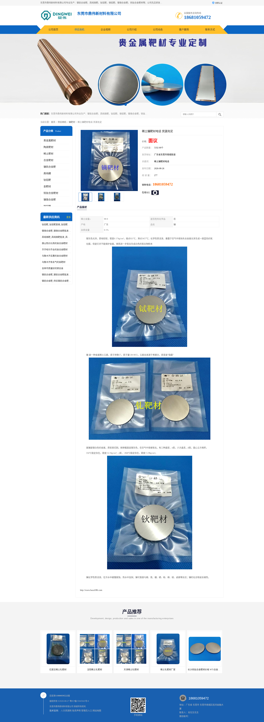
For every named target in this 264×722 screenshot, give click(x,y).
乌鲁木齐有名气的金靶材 (53, 262)
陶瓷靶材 (48, 147)
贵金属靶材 (50, 140)
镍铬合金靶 (50, 199)
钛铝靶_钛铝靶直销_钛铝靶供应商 (56, 224)
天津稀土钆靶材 (94, 669)
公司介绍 (132, 29)
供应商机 (79, 29)
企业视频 (105, 29)
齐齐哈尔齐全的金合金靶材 (55, 249)
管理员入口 (86, 710)
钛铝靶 (47, 180)
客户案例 (184, 29)
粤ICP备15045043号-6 (79, 701)
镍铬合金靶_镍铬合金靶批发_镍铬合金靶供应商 (56, 231)
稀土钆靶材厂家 (131, 669)
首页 (53, 122)
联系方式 (210, 29)
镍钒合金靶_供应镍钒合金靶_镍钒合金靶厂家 (56, 281)
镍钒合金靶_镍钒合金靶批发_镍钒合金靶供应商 (56, 274)
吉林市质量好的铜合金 (52, 268)
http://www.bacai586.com (91, 590)
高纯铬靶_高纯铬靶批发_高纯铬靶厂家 (56, 237)
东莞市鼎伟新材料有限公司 (61, 706)
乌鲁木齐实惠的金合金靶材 (55, 256)
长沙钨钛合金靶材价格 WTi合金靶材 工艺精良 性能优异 (177, 669)
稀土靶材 (48, 153)
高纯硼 (47, 173)
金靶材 (47, 186)
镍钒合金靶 (50, 166)
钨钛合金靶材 (51, 193)
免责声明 (76, 710)
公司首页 (53, 29)
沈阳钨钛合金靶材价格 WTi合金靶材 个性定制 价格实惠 (214, 669)
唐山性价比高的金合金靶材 (55, 243)
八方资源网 (66, 710)
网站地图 (97, 710)
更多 (68, 217)
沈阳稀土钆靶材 (57, 669)
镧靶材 (72, 122)
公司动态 (158, 29)
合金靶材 (48, 160)
